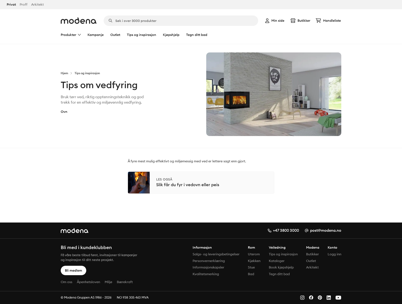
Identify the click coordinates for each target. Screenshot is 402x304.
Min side (277, 20)
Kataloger (277, 261)
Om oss (66, 282)
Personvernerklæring (209, 261)
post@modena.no (325, 230)
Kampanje (96, 35)
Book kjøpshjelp (281, 267)
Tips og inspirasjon (141, 35)
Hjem (64, 73)
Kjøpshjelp (171, 35)
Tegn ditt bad (196, 35)
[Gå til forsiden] (79, 21)
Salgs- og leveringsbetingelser (216, 254)
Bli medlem (73, 270)
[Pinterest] (320, 297)
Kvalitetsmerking (206, 274)
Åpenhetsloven (88, 282)
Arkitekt (37, 4)
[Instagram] (302, 297)
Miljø (108, 282)
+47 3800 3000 (286, 230)
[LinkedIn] (329, 297)
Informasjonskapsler (208, 267)
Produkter (68, 35)
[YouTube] (338, 297)
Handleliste (332, 20)
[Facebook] (311, 297)
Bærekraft (125, 282)
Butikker (304, 20)
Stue (251, 267)
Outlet (115, 35)
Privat (11, 4)
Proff (23, 4)
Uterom (254, 254)
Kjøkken (254, 261)
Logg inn (334, 254)
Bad (251, 274)
